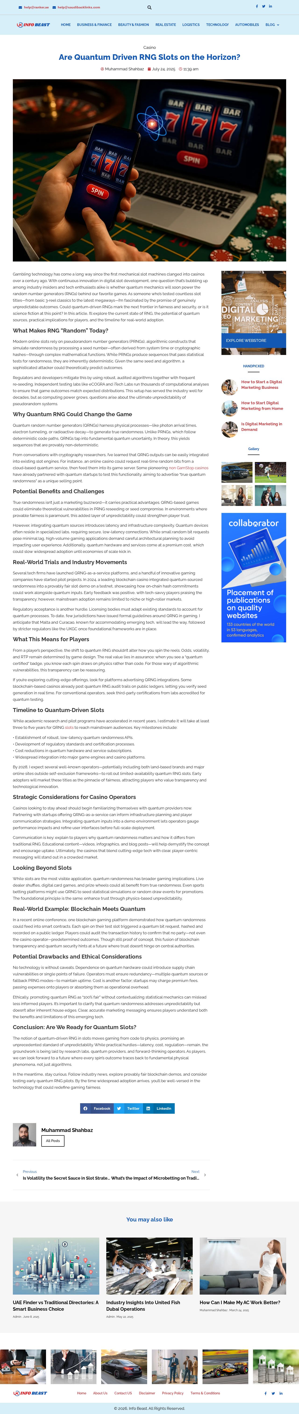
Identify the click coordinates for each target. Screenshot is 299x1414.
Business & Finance (94, 25)
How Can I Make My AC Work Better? (240, 1302)
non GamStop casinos (188, 467)
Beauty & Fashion (133, 25)
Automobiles (247, 25)
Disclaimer (147, 1393)
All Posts (53, 1141)
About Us (100, 1393)
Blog (270, 25)
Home (66, 25)
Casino (149, 47)
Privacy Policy (173, 1393)
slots (69, 727)
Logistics (191, 25)
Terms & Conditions (205, 1393)
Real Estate (166, 25)
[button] (149, 7)
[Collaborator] (253, 641)
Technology (217, 25)
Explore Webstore (246, 340)
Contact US (123, 1393)
